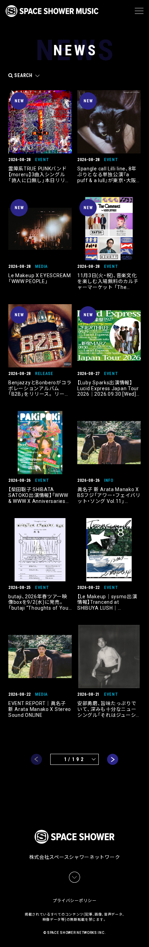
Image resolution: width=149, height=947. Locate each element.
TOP (145, 933)
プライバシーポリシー (75, 900)
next (112, 759)
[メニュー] (139, 11)
